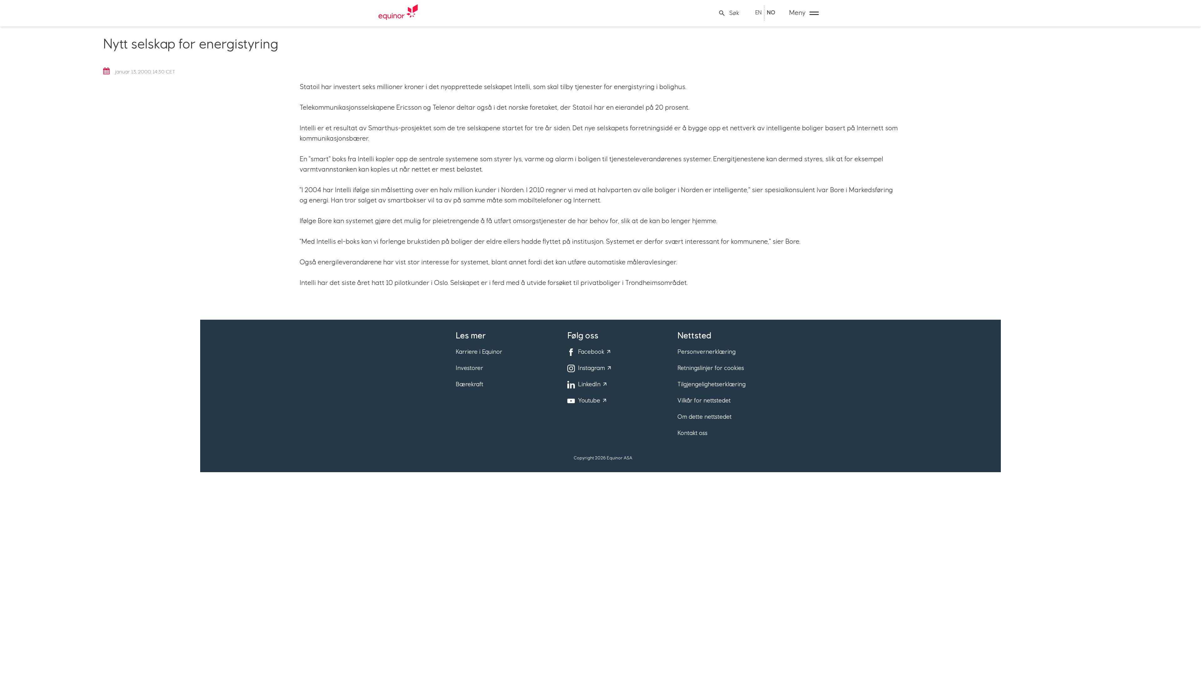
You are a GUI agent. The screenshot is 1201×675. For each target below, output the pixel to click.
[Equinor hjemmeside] (398, 13)
